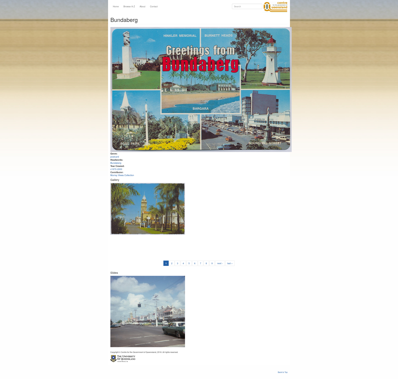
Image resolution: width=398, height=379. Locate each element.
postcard (114, 156)
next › (220, 263)
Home (116, 6)
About (142, 6)
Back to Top (283, 372)
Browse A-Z (129, 6)
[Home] (274, 6)
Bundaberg (115, 162)
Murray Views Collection (122, 175)
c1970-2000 (116, 169)
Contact (154, 6)
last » (230, 263)
